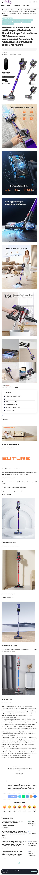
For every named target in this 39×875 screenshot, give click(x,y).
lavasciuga (20, 787)
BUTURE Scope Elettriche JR (13, 396)
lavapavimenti (12, 787)
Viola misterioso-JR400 (11, 401)
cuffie (15, 785)
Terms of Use (5, 872)
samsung (24, 788)
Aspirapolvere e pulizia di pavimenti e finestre (17, 20)
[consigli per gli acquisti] (8, 2)
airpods (10, 784)
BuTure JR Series (10, 399)
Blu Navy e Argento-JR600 (12, 407)
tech (17, 790)
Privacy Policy (21, 870)
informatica (29, 785)
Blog (7, 9)
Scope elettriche (8, 23)
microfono (34, 787)
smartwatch (11, 790)
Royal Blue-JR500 (10, 410)
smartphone (31, 788)
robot (20, 788)
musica (10, 788)
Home (3, 9)
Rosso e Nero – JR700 (11, 404)
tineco (20, 790)
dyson (18, 785)
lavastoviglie (26, 787)
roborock (15, 788)
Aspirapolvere (7, 18)
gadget (23, 785)
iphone (34, 785)
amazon (15, 784)
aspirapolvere (22, 784)
